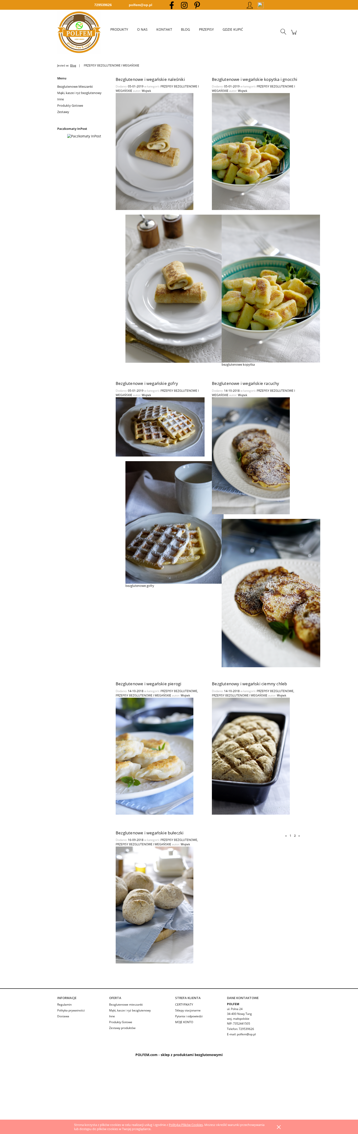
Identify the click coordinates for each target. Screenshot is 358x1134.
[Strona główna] (81, 32)
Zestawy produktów (122, 1028)
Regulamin (64, 1004)
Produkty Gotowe (70, 105)
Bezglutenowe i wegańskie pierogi (148, 683)
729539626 (103, 5)
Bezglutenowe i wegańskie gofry (147, 383)
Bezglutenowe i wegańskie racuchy (245, 383)
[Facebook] (172, 5)
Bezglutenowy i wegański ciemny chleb (249, 683)
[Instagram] (184, 5)
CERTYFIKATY (184, 1004)
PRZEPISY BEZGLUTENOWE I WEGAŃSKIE (143, 695)
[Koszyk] (294, 34)
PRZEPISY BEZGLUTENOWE (178, 691)
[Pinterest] (197, 5)
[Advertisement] (146, 1093)
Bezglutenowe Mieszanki (75, 86)
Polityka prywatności (71, 1010)
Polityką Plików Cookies (186, 1125)
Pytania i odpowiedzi (189, 1016)
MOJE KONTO (184, 1022)
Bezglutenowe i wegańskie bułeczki (150, 833)
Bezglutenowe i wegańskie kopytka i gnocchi (254, 79)
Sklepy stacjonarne (188, 1010)
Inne (60, 99)
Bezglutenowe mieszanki (126, 1004)
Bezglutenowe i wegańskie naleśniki (150, 79)
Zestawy (63, 112)
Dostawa (63, 1016)
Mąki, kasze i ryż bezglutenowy (79, 93)
